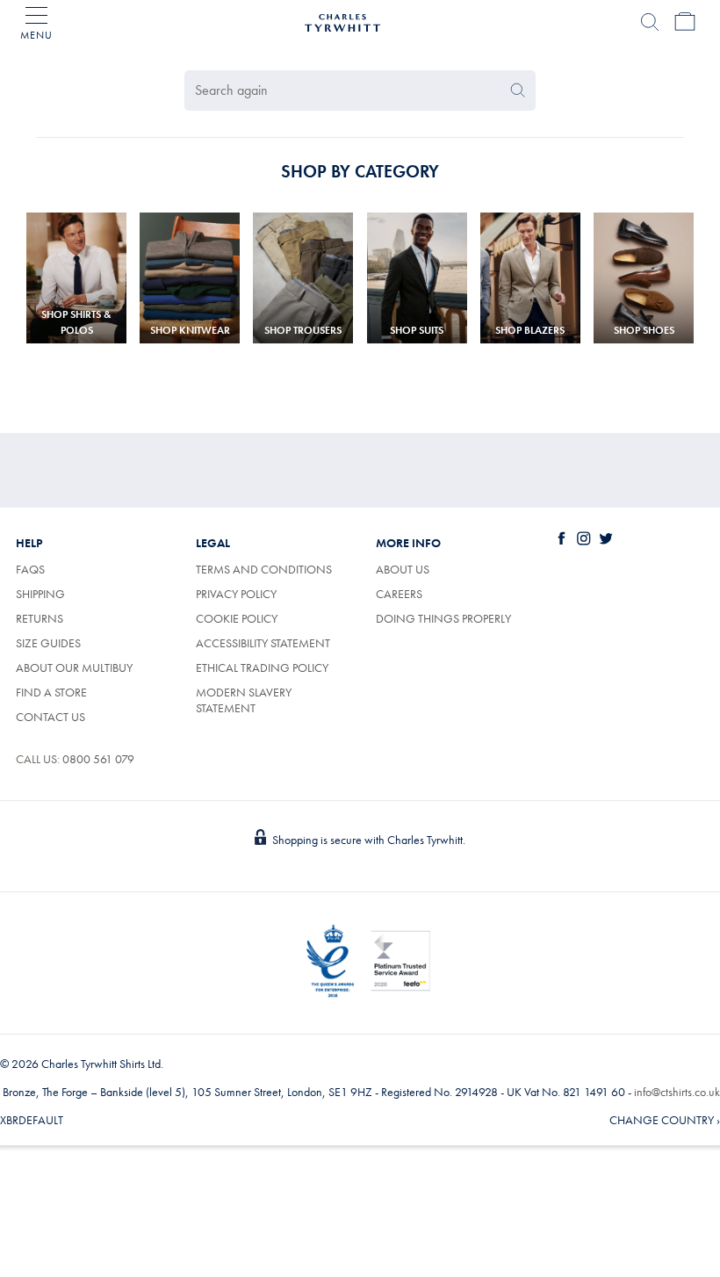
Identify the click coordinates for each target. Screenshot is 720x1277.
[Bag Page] (684, 22)
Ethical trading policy (262, 667)
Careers (419, 594)
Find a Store (51, 692)
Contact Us (50, 717)
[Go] (518, 90)
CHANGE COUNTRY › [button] (664, 1120)
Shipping (40, 594)
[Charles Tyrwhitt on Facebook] (565, 538)
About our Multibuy (74, 667)
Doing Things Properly (443, 618)
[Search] (649, 22)
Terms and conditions (264, 569)
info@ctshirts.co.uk (677, 1092)
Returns (39, 618)
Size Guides (48, 643)
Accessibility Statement (263, 643)
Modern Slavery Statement (244, 700)
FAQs (30, 569)
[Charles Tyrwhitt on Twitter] (609, 538)
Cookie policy (236, 618)
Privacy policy (236, 594)
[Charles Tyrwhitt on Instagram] (587, 538)
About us (402, 569)
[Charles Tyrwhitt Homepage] (342, 20)
